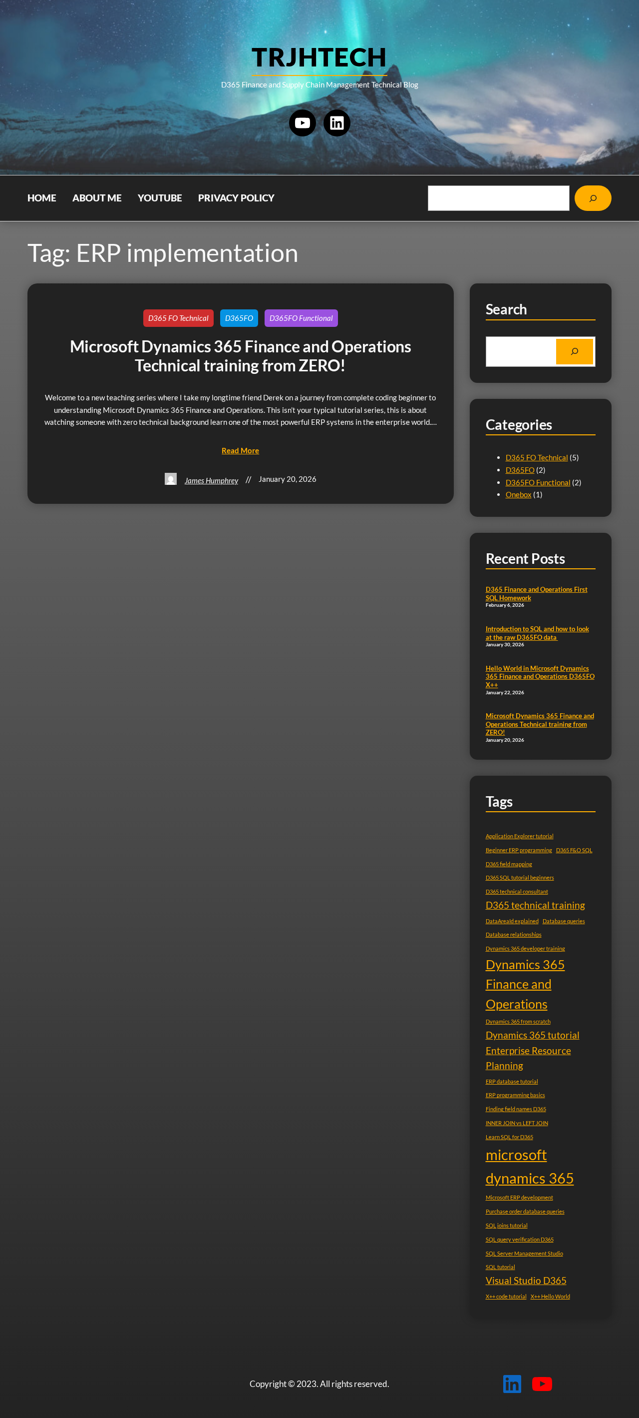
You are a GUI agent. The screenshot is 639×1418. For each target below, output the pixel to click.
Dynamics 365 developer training (525, 948)
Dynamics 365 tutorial (533, 1035)
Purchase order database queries (525, 1211)
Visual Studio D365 (526, 1280)
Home (41, 197)
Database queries (564, 921)
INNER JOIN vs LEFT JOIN (517, 1123)
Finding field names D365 (516, 1109)
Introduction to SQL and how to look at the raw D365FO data (537, 633)
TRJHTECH (319, 56)
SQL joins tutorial (507, 1225)
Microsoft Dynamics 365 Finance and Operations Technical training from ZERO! (240, 356)
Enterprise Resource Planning (528, 1058)
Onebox (519, 494)
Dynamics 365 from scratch (518, 1021)
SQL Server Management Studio (524, 1253)
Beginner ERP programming (519, 850)
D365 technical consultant (517, 891)
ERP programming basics (515, 1095)
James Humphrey (211, 480)
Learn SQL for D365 (509, 1137)
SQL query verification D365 (520, 1239)
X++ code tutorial (506, 1296)
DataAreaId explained (512, 921)
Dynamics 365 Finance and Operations (525, 984)
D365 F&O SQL (574, 850)
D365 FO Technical (178, 317)
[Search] (593, 198)
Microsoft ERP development (519, 1197)
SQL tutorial (500, 1267)
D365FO (239, 317)
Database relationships (514, 934)
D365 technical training (535, 905)
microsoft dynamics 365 (530, 1166)
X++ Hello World (550, 1296)
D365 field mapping (509, 864)
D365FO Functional (301, 317)
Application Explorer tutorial (520, 836)
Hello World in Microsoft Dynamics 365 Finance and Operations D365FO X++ (540, 676)
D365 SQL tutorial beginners (520, 877)
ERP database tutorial (512, 1081)
